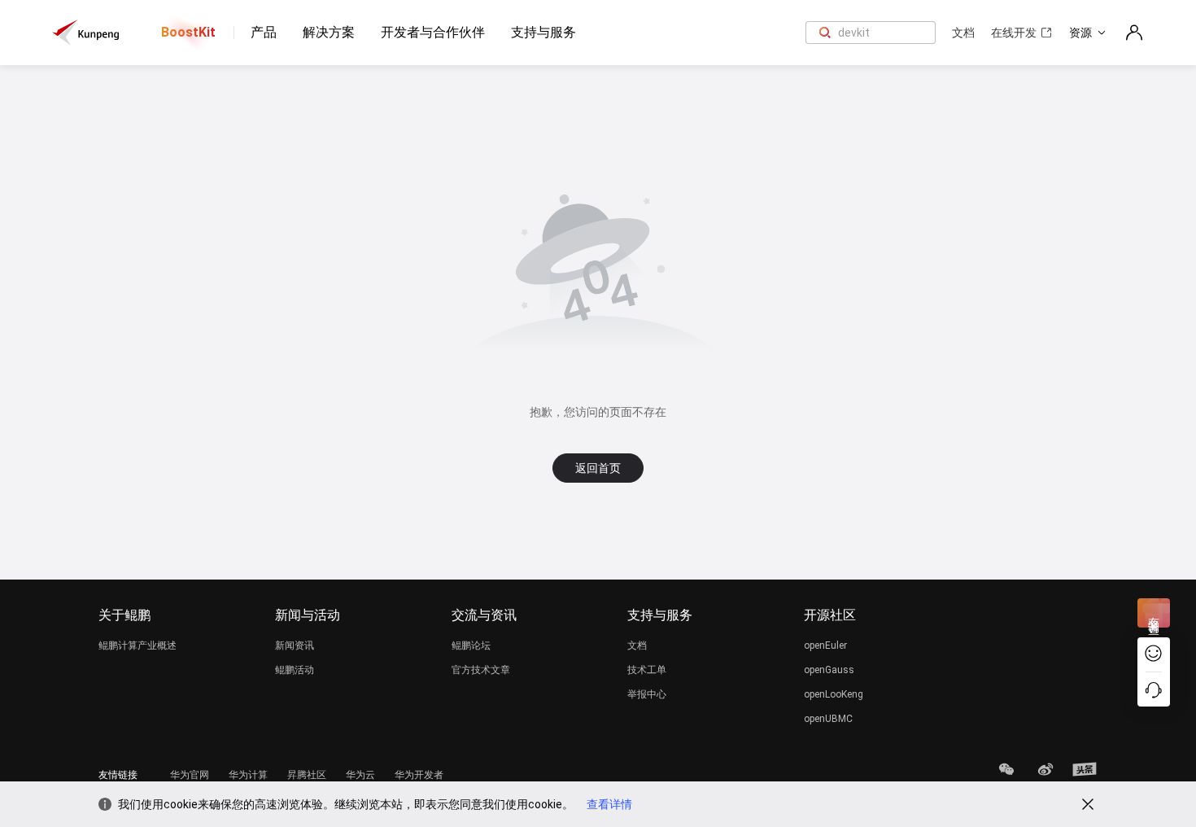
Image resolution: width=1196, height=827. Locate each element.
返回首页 (598, 468)
